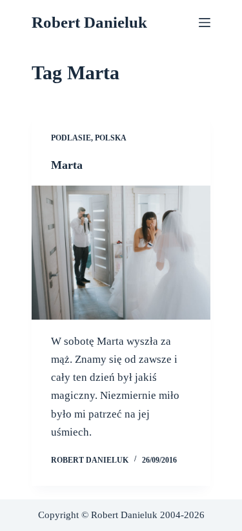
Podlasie (71, 137)
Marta (67, 165)
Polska (110, 137)
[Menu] (204, 22)
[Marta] (121, 253)
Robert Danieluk (89, 22)
